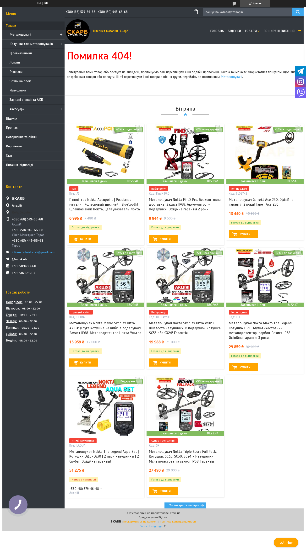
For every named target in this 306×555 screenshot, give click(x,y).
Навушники (18, 90)
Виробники (14, 146)
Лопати (15, 62)
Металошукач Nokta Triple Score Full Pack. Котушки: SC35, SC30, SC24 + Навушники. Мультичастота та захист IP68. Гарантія (183, 456)
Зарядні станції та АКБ (26, 100)
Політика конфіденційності (178, 521)
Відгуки (11, 119)
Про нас (11, 128)
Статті (10, 156)
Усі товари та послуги (184, 505)
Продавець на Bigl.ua (153, 517)
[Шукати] (298, 12)
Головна (217, 31)
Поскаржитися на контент (140, 521)
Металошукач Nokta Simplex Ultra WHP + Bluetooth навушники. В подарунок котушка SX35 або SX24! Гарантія (185, 328)
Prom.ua (175, 513)
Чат (290, 542)
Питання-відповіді (19, 165)
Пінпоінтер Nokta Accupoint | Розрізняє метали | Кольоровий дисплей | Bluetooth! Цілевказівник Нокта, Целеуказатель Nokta (104, 204)
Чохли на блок (20, 81)
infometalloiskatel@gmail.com (33, 252)
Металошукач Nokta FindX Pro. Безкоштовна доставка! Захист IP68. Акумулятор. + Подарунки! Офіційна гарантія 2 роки (185, 204)
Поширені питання (279, 31)
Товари (11, 26)
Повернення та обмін (21, 137)
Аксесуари (17, 109)
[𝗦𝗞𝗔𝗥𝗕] (78, 31)
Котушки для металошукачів (31, 44)
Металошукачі (20, 34)
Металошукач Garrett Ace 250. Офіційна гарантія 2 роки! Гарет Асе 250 (261, 202)
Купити (85, 238)
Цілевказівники (21, 53)
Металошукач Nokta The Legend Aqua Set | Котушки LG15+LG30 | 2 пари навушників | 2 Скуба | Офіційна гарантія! (104, 456)
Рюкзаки (16, 72)
